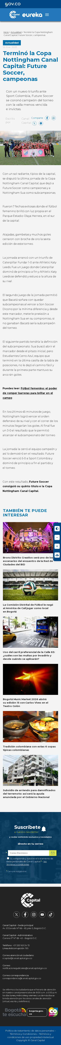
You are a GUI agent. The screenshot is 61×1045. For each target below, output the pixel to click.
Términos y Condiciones (23, 1033)
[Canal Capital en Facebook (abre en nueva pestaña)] (25, 917)
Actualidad (12, 42)
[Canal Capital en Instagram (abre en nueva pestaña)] (34, 917)
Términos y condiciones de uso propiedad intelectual (30, 1035)
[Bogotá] (14, 1012)
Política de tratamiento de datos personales (29, 1030)
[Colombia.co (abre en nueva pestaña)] (53, 1012)
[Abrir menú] (47, 14)
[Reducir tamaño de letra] (57, 537)
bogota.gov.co (36, 1012)
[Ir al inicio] (30, 900)
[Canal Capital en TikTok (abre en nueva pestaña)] (51, 917)
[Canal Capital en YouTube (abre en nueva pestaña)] (42, 917)
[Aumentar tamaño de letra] (57, 546)
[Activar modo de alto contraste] (57, 529)
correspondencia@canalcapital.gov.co (22, 978)
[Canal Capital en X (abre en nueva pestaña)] (16, 917)
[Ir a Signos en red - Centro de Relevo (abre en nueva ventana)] (57, 555)
